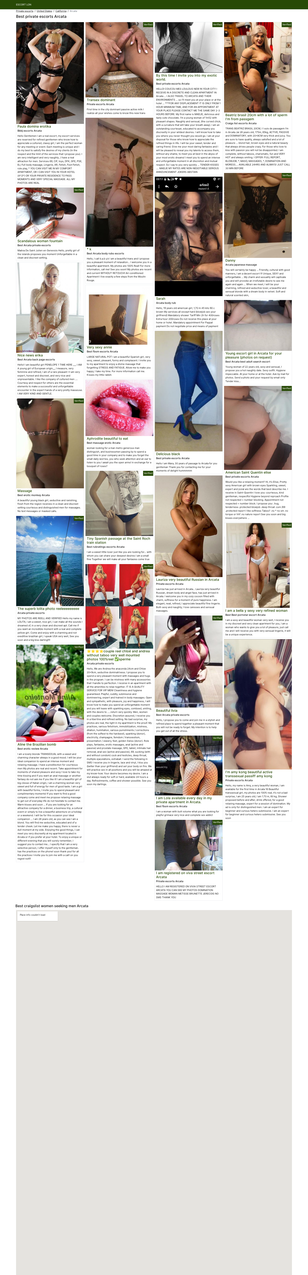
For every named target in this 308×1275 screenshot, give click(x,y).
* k (89, 249)
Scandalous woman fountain (40, 241)
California (61, 11)
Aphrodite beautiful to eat (107, 439)
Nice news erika (30, 355)
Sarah (160, 299)
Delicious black (168, 454)
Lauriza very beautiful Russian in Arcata (187, 580)
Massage (24, 491)
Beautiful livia (166, 711)
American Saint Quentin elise (248, 472)
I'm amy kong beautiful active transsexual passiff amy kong (248, 774)
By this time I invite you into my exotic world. (186, 77)
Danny (230, 260)
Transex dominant (101, 100)
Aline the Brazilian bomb (36, 744)
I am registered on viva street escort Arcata (185, 875)
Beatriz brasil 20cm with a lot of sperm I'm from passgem (256, 117)
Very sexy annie (99, 347)
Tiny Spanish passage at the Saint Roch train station (118, 540)
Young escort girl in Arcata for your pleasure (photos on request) (253, 355)
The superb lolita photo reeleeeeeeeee (48, 609)
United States (44, 11)
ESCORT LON (23, 4)
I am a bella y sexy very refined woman (256, 611)
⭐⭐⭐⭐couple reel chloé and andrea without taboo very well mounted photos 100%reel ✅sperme (118, 655)
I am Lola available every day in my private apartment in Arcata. (184, 800)
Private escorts (24, 11)
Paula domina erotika (34, 126)
